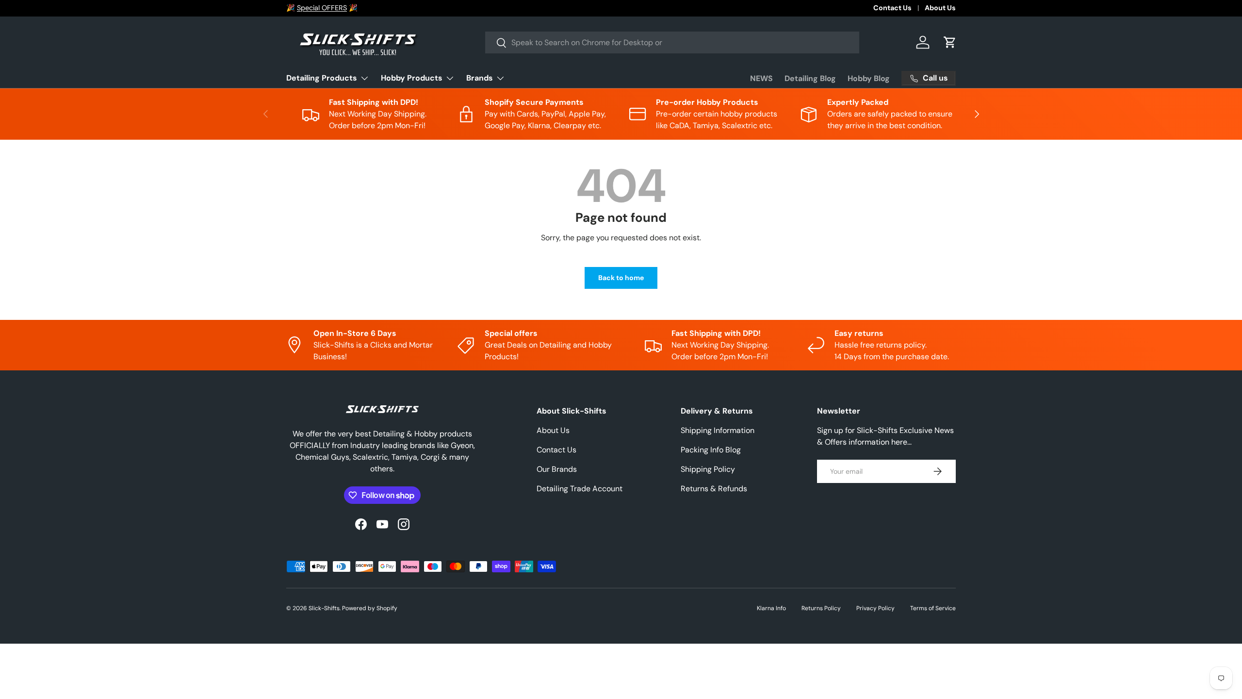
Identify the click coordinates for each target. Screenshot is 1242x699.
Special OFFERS (322, 7)
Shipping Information (717, 430)
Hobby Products (411, 78)
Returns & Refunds (714, 488)
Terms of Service (933, 608)
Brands (479, 78)
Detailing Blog (810, 78)
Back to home (621, 277)
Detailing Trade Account (579, 488)
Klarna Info (771, 608)
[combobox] (672, 42)
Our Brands (557, 469)
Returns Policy (821, 608)
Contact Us (892, 7)
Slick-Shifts (324, 608)
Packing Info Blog (711, 450)
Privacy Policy (875, 608)
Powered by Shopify (369, 608)
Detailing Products (321, 78)
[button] (950, 42)
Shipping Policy (708, 469)
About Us (940, 7)
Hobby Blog (869, 78)
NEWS (761, 78)
